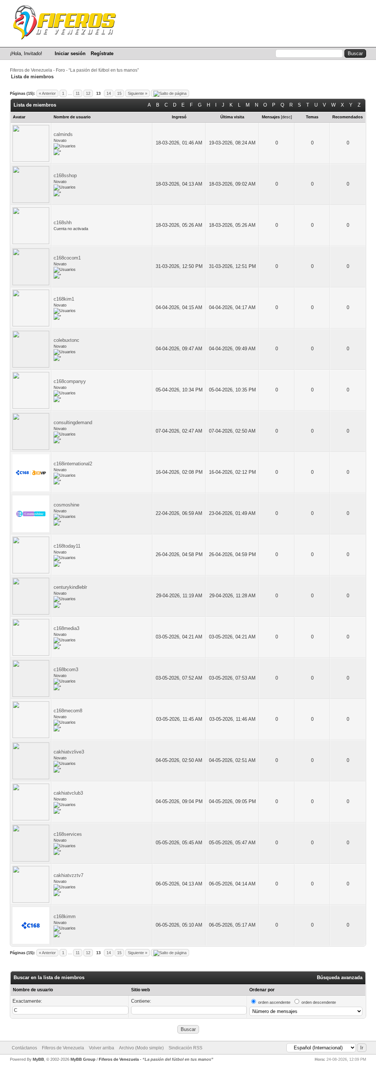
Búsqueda (227, 40)
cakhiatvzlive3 (69, 752)
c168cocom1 (67, 258)
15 (119, 93)
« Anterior (47, 93)
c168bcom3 (66, 669)
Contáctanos (24, 1047)
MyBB (38, 1059)
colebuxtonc (66, 340)
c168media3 (66, 628)
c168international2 (73, 463)
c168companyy (70, 381)
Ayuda (354, 40)
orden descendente (318, 1002)
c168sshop (65, 175)
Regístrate (102, 53)
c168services (68, 834)
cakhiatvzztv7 (68, 875)
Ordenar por (262, 989)
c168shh (63, 222)
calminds (63, 134)
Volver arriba (101, 1047)
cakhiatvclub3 (68, 793)
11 (78, 93)
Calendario (321, 40)
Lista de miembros (273, 40)
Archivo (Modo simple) (141, 1047)
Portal (195, 40)
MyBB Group (82, 1059)
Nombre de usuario (33, 989)
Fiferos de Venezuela (63, 1047)
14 (108, 93)
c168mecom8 (68, 710)
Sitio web (140, 989)
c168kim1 (64, 299)
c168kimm (65, 916)
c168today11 (67, 546)
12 (88, 93)
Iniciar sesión (70, 53)
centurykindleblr (70, 587)
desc (286, 117)
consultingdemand (73, 422)
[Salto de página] (170, 93)
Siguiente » (137, 93)
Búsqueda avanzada (339, 977)
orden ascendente (274, 1002)
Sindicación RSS (185, 1047)
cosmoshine (66, 505)
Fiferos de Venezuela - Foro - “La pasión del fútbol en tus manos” (74, 70)
